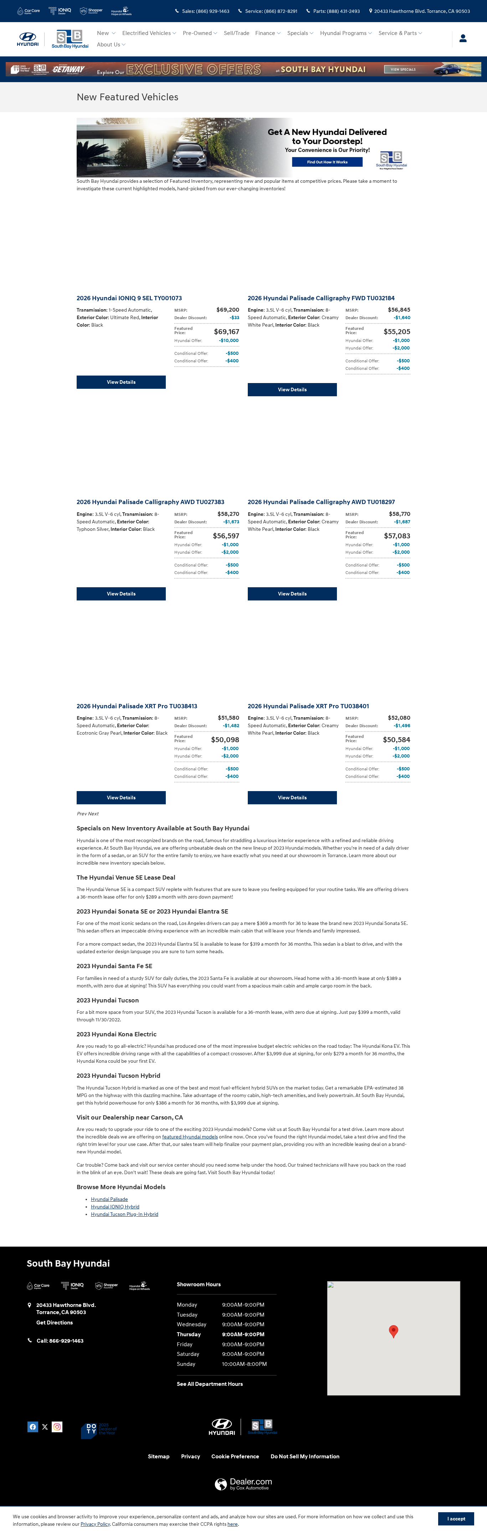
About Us (108, 44)
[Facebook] (32, 1427)
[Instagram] (57, 1427)
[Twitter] (45, 1427)
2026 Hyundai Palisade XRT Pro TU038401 (308, 706)
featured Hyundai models (190, 1137)
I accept (456, 1519)
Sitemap (159, 1456)
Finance (265, 33)
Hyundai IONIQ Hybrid (115, 1207)
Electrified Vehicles (146, 33)
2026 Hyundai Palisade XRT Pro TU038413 (137, 706)
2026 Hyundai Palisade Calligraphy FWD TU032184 (321, 298)
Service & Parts (398, 33)
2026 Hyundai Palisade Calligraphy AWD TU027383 (150, 502)
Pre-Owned (197, 33)
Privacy (190, 1456)
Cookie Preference (235, 1456)
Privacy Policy (95, 1524)
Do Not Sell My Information (305, 1456)
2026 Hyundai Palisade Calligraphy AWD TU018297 (321, 502)
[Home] (31, 39)
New (103, 33)
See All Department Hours (210, 1384)
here (232, 1524)
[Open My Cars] (461, 39)
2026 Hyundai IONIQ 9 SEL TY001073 (129, 298)
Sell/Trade (237, 33)
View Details (121, 382)
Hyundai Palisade (109, 1199)
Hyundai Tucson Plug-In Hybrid (124, 1214)
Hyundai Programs (343, 33)
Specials (297, 33)
